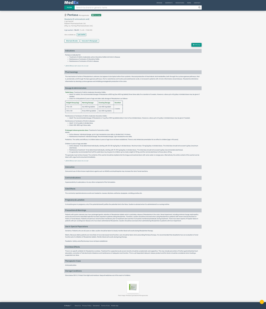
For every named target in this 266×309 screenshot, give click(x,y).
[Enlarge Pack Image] (133, 287)
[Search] (200, 7)
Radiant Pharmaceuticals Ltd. (75, 23)
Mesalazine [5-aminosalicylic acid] (76, 19)
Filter (69, 7)
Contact (197, 3)
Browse (159, 3)
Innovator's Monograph (89, 41)
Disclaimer (96, 305)
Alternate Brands (72, 41)
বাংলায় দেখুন (197, 45)
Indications (179, 3)
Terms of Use (105, 305)
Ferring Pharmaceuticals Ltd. (81, 26)
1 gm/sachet (81, 34)
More (189, 3)
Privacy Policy (87, 305)
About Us (78, 305)
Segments (168, 3)
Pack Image (97, 15)
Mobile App (114, 305)
